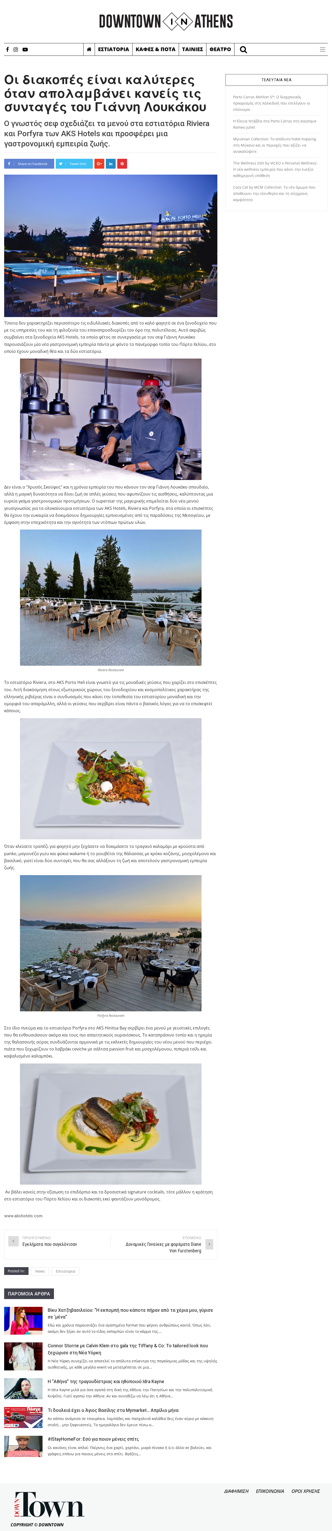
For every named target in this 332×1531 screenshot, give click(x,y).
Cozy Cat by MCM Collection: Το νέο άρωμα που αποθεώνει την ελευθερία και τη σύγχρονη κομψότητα (274, 193)
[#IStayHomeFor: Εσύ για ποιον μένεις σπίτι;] (23, 1446)
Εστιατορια (113, 49)
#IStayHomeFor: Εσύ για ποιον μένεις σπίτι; (93, 1439)
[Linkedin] (111, 164)
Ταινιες (192, 49)
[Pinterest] (122, 164)
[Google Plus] (99, 164)
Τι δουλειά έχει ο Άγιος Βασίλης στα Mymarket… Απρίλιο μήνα (113, 1410)
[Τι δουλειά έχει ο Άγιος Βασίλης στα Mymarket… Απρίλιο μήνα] (23, 1417)
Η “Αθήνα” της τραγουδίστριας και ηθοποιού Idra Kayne (106, 1381)
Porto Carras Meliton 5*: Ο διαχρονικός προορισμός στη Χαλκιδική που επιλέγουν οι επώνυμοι (271, 103)
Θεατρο (220, 49)
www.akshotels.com (23, 1215)
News (40, 1271)
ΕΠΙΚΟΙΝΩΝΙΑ (270, 1491)
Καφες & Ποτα (156, 49)
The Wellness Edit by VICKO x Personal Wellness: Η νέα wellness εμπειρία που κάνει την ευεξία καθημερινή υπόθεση (275, 169)
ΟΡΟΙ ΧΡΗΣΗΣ (306, 1491)
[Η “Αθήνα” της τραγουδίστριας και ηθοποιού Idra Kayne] (23, 1388)
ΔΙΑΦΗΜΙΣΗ (236, 1491)
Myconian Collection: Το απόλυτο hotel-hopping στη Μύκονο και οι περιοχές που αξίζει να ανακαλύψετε (274, 145)
